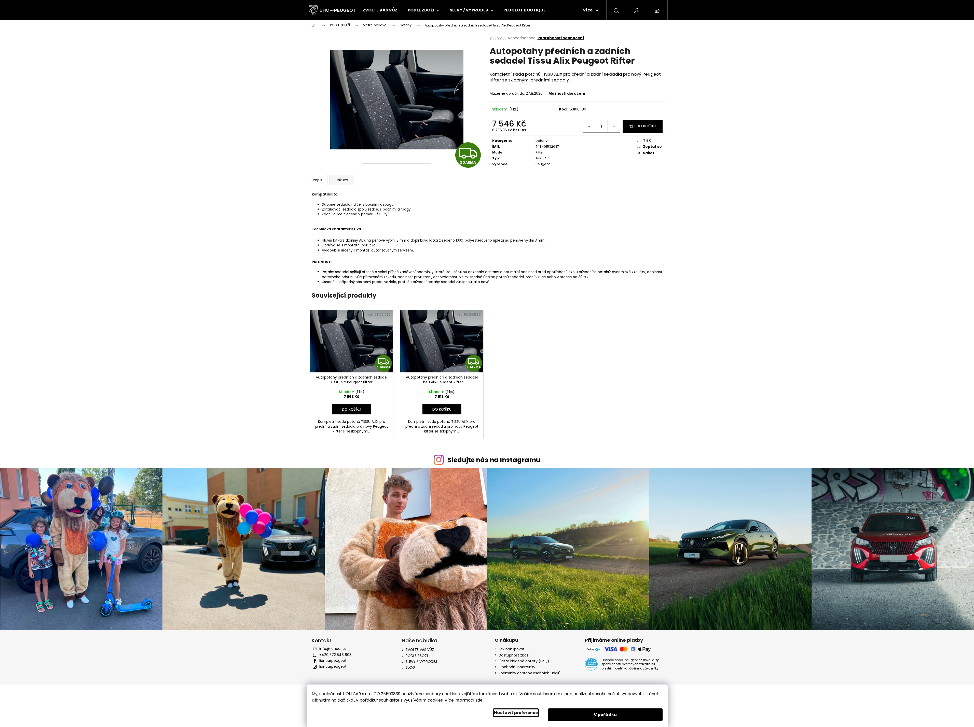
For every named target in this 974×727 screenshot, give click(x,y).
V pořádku (605, 715)
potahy (541, 140)
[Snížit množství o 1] (589, 126)
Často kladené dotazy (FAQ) (524, 661)
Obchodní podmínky (517, 667)
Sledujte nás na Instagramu (494, 459)
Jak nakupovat (512, 649)
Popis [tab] (317, 180)
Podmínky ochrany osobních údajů (529, 673)
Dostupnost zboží (514, 655)
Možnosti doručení (566, 93)
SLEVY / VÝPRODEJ (421, 661)
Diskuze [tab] (341, 180)
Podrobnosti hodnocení (561, 38)
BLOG (410, 667)
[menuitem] (380, 10)
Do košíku (646, 126)
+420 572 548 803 (335, 654)
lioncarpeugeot (333, 660)
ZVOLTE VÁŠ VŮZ (420, 649)
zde (479, 700)
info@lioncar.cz (333, 648)
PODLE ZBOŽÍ (417, 655)
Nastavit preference (516, 713)
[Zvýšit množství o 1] (614, 126)
